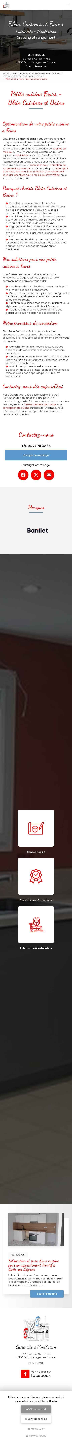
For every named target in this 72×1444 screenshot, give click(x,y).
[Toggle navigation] (67, 5)
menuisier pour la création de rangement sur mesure (34, 166)
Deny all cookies (37, 1419)
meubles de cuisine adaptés (44, 286)
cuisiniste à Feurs (43, 210)
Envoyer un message (36, 455)
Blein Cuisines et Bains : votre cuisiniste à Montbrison (37, 73)
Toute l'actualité (47, 1294)
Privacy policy (37, 1435)
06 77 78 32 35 (36, 55)
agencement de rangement (40, 309)
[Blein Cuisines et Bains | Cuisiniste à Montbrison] (6, 5)
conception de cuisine (16, 408)
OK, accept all (37, 1409)
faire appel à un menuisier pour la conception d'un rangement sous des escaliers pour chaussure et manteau (35, 172)
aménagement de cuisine (40, 404)
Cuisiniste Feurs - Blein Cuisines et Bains (25, 76)
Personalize (37, 1429)
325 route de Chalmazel (36, 60)
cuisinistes (21, 155)
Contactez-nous (36, 66)
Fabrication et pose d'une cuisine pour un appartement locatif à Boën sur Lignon (33, 1265)
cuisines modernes (35, 303)
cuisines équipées (39, 293)
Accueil (6, 73)
